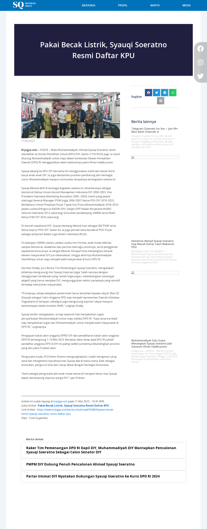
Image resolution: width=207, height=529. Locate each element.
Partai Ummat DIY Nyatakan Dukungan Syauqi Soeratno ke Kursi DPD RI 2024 (93, 476)
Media (186, 5)
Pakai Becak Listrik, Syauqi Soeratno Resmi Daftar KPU (73, 405)
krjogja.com (60, 401)
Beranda (88, 5)
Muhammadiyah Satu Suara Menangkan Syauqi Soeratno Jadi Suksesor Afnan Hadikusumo (151, 343)
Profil (123, 5)
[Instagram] (200, 62)
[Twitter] (200, 76)
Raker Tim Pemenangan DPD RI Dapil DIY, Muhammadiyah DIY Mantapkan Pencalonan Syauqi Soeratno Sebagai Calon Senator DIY (101, 450)
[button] (148, 92)
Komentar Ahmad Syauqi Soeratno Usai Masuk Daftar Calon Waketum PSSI (152, 244)
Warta (155, 5)
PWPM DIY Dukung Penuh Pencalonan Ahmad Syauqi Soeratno (80, 464)
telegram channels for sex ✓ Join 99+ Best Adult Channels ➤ (154, 130)
